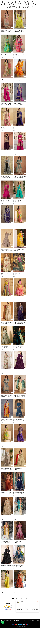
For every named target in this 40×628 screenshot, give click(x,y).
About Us (3, 620)
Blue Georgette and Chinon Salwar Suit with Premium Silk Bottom (18, 420)
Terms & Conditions (31, 620)
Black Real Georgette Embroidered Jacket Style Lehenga (5, 177)
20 (23, 598)
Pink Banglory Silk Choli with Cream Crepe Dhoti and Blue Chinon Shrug (19, 518)
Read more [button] (19, 610)
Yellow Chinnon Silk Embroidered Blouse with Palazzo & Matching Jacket (6, 591)
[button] (12, 28)
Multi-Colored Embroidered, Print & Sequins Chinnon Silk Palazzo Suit (19, 226)
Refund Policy (23, 620)
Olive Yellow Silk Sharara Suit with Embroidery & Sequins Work (19, 31)
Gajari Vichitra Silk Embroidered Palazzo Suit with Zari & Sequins (6, 31)
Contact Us (8, 620)
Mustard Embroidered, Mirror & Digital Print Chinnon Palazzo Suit (6, 420)
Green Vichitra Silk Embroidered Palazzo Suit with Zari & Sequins (20, 177)
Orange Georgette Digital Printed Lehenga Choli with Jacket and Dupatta (19, 80)
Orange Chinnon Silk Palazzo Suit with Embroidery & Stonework (6, 493)
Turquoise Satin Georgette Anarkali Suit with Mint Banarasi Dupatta (19, 347)
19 (21, 598)
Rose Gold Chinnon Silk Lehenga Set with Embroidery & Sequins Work (6, 250)
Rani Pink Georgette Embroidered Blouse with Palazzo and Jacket (19, 153)
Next (27, 598)
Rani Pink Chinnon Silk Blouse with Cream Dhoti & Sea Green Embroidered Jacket (20, 396)
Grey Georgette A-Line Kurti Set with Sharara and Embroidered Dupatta (7, 469)
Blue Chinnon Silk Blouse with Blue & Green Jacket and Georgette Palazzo (18, 201)
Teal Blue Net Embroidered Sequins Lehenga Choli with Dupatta (18, 566)
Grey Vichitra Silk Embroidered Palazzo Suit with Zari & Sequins (6, 396)
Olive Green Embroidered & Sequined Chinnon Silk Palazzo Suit (6, 445)
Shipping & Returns (15, 620)
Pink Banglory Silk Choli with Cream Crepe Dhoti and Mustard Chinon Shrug (6, 542)
